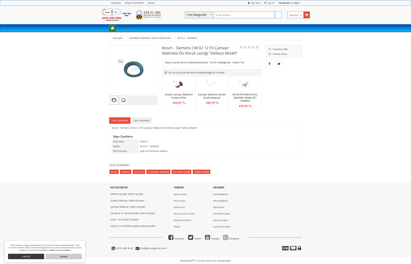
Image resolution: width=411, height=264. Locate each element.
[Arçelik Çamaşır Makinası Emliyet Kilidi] (179, 85)
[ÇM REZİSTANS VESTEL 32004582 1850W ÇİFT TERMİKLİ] (245, 85)
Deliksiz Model (201, 171)
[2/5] (243, 47)
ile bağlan (289, 2)
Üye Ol (270, 2)
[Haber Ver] (238, 62)
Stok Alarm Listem (221, 213)
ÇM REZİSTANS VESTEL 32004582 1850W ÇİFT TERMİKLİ (245, 97)
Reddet (63, 256)
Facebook (178, 238)
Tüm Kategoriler (124, 26)
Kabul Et (26, 256)
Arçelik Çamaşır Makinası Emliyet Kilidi (179, 96)
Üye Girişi (255, 2)
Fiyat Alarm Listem (221, 226)
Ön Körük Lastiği (181, 171)
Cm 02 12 (139, 171)
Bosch (114, 171)
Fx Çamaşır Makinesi (158, 171)
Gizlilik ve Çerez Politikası (60, 250)
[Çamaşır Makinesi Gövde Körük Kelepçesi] (212, 85)
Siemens (125, 171)
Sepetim (295, 15)
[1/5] (241, 47)
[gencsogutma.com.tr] (141, 22)
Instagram (233, 238)
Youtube (214, 238)
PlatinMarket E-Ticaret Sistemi (196, 260)
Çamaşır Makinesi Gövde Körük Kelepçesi (212, 96)
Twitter (197, 238)
